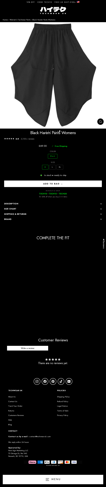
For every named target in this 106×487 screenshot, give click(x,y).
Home (5, 19)
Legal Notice (62, 406)
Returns (11, 410)
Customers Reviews (16, 415)
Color (53, 151)
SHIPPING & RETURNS (15, 214)
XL (60, 167)
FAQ (10, 420)
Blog (10, 424)
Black (52, 156)
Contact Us (12, 401)
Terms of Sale (62, 410)
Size (53, 162)
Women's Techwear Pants (20, 19)
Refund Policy (62, 401)
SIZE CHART (10, 208)
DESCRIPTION (11, 203)
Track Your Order (15, 406)
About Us (11, 396)
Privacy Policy (62, 415)
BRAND (8, 219)
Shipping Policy (63, 396)
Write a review (27, 348)
